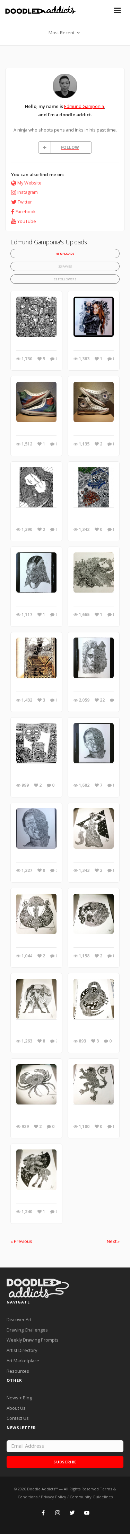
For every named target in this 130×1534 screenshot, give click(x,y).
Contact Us (18, 1418)
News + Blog (19, 1398)
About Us (16, 1408)
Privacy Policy (53, 1496)
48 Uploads (65, 253)
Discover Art (19, 1319)
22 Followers (65, 279)
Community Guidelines (91, 1496)
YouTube (26, 221)
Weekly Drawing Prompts (33, 1340)
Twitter (25, 202)
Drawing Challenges (27, 1330)
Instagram (27, 192)
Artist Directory (22, 1350)
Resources (18, 1371)
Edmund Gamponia (84, 106)
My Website (29, 183)
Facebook (26, 211)
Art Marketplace (23, 1360)
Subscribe (65, 1461)
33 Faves (65, 266)
